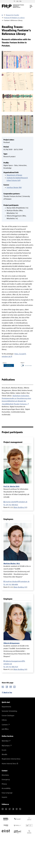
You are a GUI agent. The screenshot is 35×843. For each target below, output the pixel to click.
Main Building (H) (20, 507)
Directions (5, 775)
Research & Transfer (12, 15)
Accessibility (6, 788)
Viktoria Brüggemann (12, 643)
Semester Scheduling (9, 711)
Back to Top (8, 692)
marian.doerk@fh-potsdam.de (16, 502)
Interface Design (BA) (14, 187)
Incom (4, 750)
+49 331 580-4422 (11, 505)
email (11, 687)
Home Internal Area (9, 764)
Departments (6, 707)
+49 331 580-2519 (11, 667)
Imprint (4, 797)
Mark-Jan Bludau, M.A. (12, 563)
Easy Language (7, 793)
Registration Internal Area (11, 759)
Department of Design (14, 175)
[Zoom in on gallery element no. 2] (17, 103)
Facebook (7, 687)
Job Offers (5, 729)
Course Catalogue (8, 715)
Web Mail (5, 741)
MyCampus (6, 746)
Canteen (5, 725)
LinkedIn (3, 687)
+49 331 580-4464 (11, 584)
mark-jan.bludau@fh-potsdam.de (17, 581)
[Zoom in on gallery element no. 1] (17, 81)
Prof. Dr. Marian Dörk (11, 486)
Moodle (4, 754)
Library (4, 720)
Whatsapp (14, 687)
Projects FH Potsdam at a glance (14, 17)
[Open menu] (31, 6)
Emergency (6, 779)
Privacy (4, 784)
